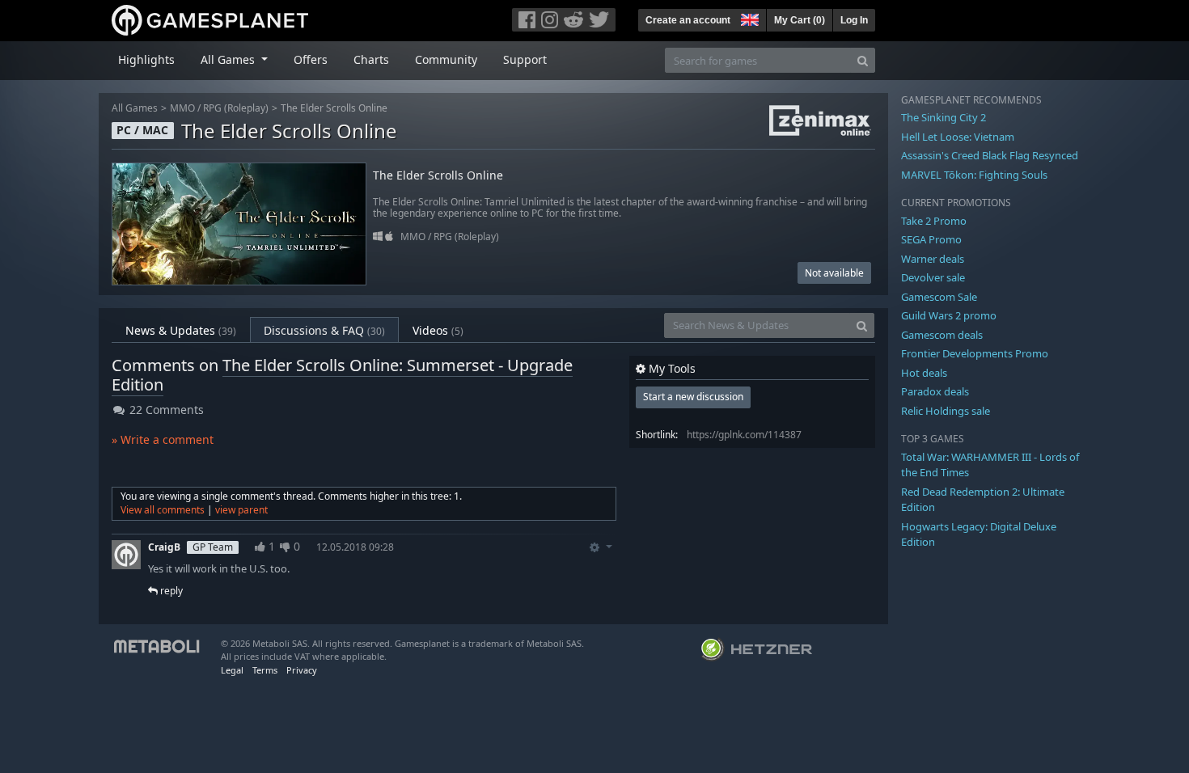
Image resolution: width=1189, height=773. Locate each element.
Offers (311, 59)
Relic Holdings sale (945, 410)
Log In (854, 20)
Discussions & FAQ (324, 330)
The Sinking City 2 (943, 117)
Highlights (146, 59)
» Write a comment (163, 439)
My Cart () (799, 20)
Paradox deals (935, 391)
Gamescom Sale (939, 296)
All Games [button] (229, 59)
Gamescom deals (942, 334)
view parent (241, 510)
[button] (748, 18)
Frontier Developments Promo (974, 353)
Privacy (301, 670)
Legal (232, 670)
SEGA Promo (931, 239)
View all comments (163, 510)
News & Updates (180, 330)
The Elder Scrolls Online (334, 108)
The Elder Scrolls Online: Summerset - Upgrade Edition (342, 374)
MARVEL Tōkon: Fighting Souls (974, 174)
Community (446, 59)
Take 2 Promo (934, 220)
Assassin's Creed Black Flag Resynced (989, 155)
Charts (371, 59)
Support (525, 59)
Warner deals (932, 258)
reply (170, 591)
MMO (182, 108)
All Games (135, 108)
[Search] (862, 60)
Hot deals (924, 372)
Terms (264, 670)
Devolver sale (933, 277)
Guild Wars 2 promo (948, 315)
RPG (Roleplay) (236, 108)
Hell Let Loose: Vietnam (957, 136)
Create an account (687, 20)
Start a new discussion (693, 396)
